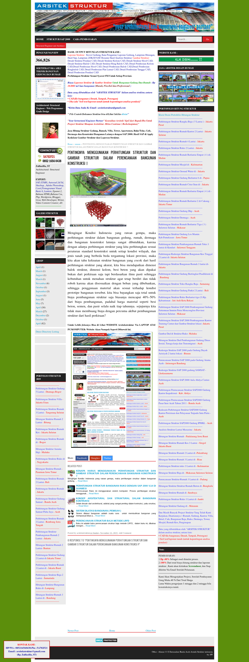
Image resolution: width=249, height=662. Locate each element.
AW (211, 654)
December (41, 315)
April (38, 267)
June (38, 299)
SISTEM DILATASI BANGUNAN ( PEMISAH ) (98, 511)
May (38, 303)
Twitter (107, 458)
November (41, 283)
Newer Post (73, 630)
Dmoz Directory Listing (47, 331)
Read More (83, 481)
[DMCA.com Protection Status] (106, 641)
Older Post (151, 630)
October (40, 287)
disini (125, 114)
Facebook (82, 458)
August (39, 275)
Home (112, 630)
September (41, 291)
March (39, 271)
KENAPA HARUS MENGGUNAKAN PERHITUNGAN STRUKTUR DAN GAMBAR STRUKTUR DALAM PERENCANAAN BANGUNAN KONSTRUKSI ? (116, 473)
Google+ (95, 458)
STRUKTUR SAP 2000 (58, 39)
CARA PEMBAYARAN (85, 39)
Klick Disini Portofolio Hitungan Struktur (179, 114)
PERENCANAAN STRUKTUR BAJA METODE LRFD (102, 521)
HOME (40, 39)
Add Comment (125, 533)
